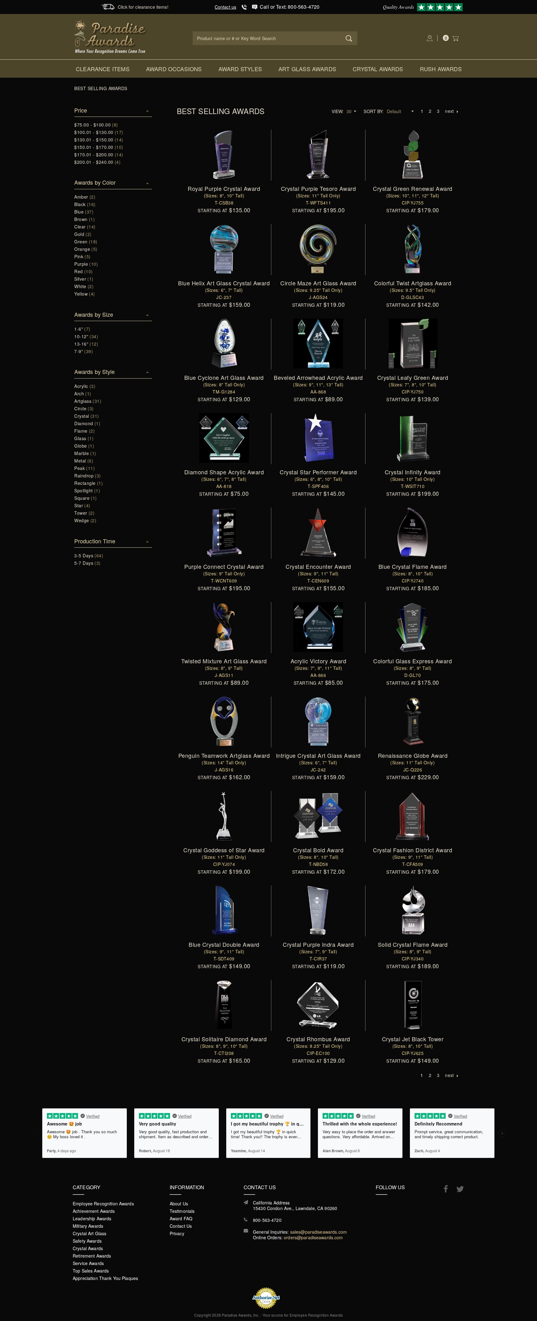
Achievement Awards (94, 1211)
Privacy (177, 1233)
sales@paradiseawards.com (318, 1232)
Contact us (225, 7)
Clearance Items (103, 69)
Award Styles (240, 69)
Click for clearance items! (143, 7)
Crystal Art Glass (89, 1233)
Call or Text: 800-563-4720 (289, 6)
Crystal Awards (378, 69)
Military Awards (88, 1226)
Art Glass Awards (307, 69)
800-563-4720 (267, 1220)
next (449, 111)
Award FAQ (181, 1218)
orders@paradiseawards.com (313, 1237)
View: (338, 111)
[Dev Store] (110, 36)
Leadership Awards (92, 1218)
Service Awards (88, 1263)
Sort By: (373, 111)
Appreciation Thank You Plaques (105, 1278)
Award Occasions (174, 69)
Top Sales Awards (91, 1271)
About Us (179, 1203)
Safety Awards (87, 1241)
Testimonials (182, 1211)
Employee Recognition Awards (103, 1203)
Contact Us (181, 1226)
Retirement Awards (92, 1256)
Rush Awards (441, 69)
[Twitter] (457, 1189)
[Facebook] (442, 1189)
